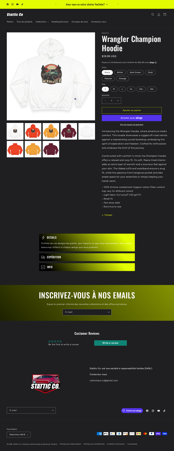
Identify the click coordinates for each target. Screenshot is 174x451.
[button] (42, 22)
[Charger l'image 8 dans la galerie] (51, 149)
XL (131, 89)
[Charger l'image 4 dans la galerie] (68, 131)
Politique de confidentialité (94, 444)
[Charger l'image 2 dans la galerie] (33, 131)
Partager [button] (108, 215)
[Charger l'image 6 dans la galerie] (15, 149)
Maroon (108, 78)
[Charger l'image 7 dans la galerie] (33, 149)
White (120, 72)
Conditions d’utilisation (116, 444)
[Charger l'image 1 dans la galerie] (15, 131)
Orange (122, 78)
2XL (141, 89)
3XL (152, 89)
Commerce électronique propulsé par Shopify (39, 444)
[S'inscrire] (108, 312)
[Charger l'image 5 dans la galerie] (86, 131)
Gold (150, 72)
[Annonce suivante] (118, 4)
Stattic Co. (17, 444)
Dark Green (135, 72)
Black (107, 72)
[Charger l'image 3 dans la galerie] (51, 131)
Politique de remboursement (70, 444)
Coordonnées (132, 444)
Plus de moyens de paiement (131, 124)
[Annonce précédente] (56, 4)
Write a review (110, 343)
